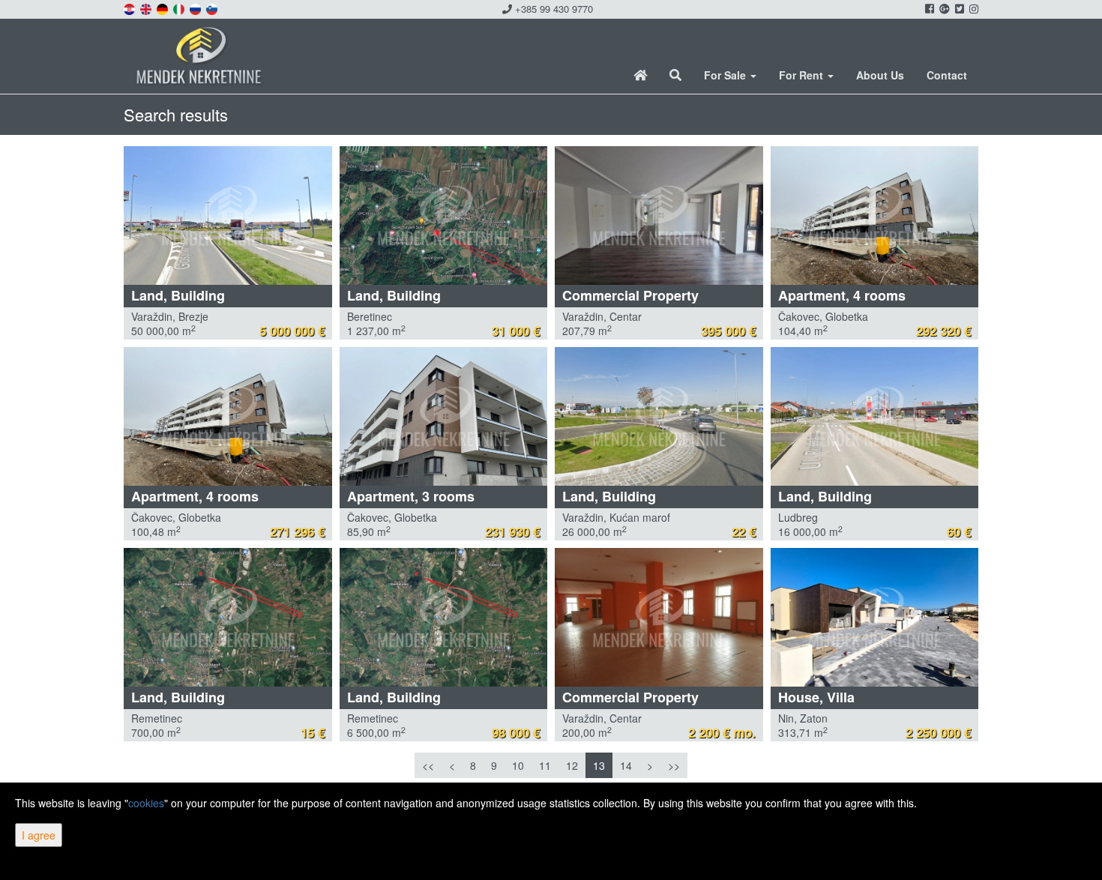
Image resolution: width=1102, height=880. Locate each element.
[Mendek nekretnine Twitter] (958, 8)
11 (545, 765)
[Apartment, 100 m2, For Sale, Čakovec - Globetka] (228, 416)
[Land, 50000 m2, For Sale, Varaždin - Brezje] (228, 215)
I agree (38, 835)
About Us (880, 74)
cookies (146, 802)
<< (428, 765)
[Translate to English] (147, 7)
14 (626, 765)
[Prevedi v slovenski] (213, 7)
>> (674, 765)
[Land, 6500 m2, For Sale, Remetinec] (444, 617)
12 (572, 765)
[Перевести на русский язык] (196, 7)
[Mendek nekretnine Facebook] (928, 8)
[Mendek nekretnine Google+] (943, 8)
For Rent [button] (802, 74)
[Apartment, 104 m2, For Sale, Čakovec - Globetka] (875, 215)
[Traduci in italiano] (180, 7)
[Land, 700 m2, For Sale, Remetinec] (228, 617)
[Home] (640, 75)
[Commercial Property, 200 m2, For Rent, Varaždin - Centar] (659, 617)
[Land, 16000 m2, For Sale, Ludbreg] (875, 416)
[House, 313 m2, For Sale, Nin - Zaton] (875, 617)
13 (599, 765)
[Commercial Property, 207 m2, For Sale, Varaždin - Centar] (659, 215)
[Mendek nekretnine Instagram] (972, 8)
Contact (947, 74)
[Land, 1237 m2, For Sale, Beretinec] (444, 215)
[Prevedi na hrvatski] (130, 7)
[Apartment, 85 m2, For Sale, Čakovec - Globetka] (444, 416)
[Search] (675, 75)
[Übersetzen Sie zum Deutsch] (163, 7)
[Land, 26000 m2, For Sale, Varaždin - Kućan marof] (659, 416)
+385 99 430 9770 (552, 8)
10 (518, 765)
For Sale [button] (726, 74)
